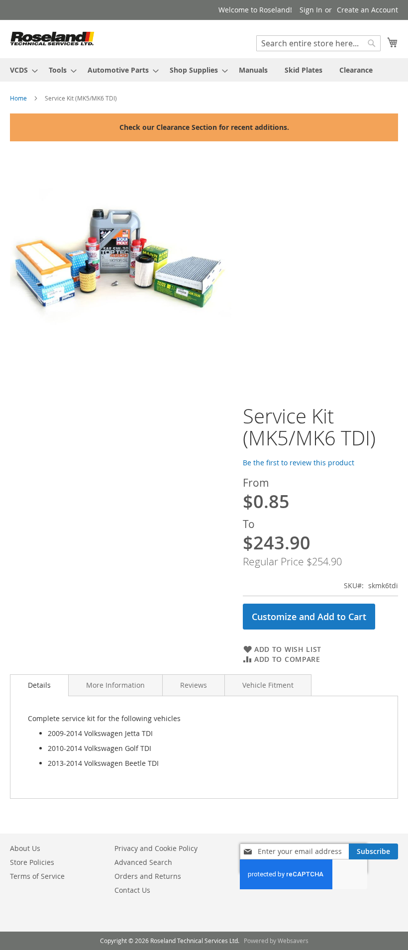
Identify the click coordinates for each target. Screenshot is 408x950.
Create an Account (367, 9)
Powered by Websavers (276, 941)
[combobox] (318, 43)
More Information (115, 685)
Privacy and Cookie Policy (156, 848)
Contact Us (132, 890)
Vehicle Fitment (268, 685)
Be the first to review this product (298, 462)
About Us (25, 848)
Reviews (193, 685)
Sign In (311, 9)
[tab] (39, 685)
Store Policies (32, 862)
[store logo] (52, 38)
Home (18, 98)
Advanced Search (143, 862)
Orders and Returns (147, 876)
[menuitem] (21, 70)
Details (39, 685)
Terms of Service (37, 876)
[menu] (204, 70)
